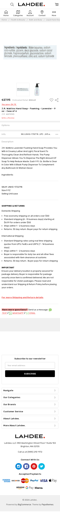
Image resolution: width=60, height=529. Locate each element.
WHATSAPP (18, 313)
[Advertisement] (31, 324)
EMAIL (32, 313)
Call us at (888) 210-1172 (30, 452)
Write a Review (8, 118)
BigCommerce (24, 504)
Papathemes (47, 504)
